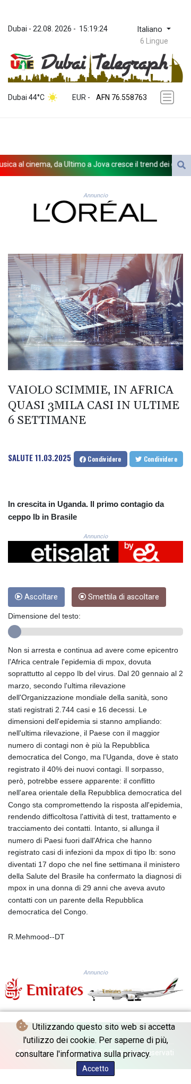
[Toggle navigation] (168, 97)
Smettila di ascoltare (122, 597)
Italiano (150, 29)
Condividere (103, 458)
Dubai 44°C (26, 97)
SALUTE (20, 457)
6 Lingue (154, 41)
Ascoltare (40, 597)
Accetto (95, 1068)
